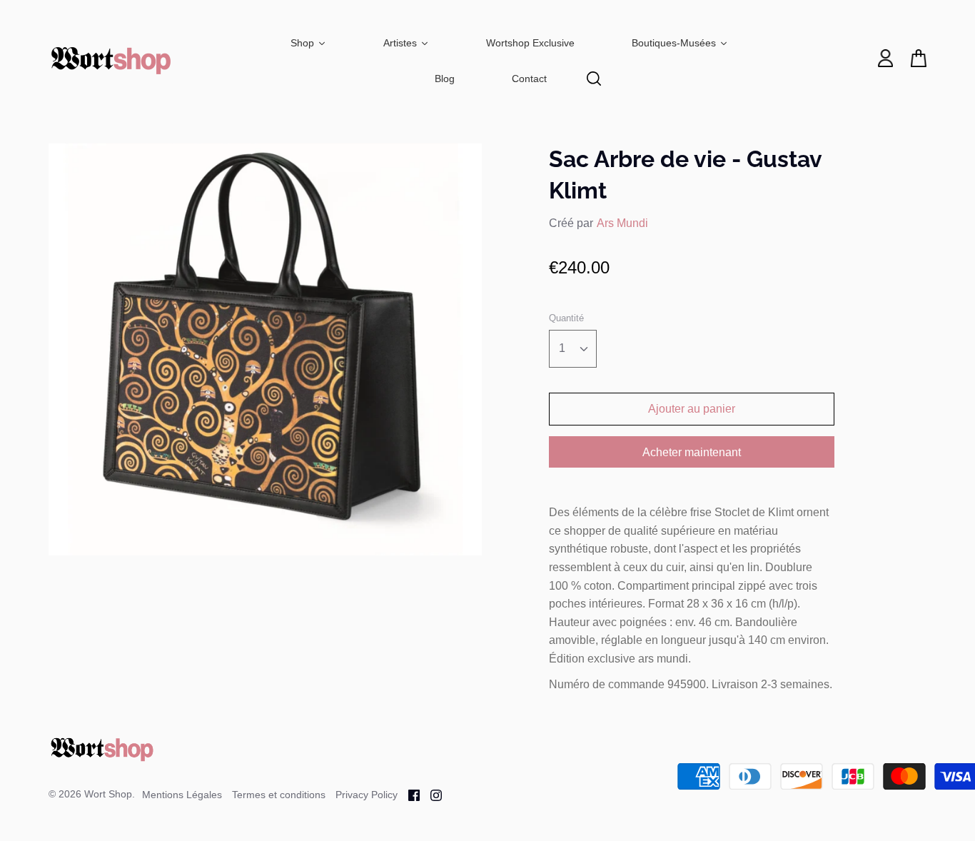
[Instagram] (431, 794)
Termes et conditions (278, 794)
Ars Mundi (622, 223)
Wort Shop (108, 794)
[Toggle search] (593, 78)
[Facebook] (409, 794)
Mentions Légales (182, 794)
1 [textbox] (562, 348)
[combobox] (573, 349)
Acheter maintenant (691, 452)
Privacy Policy (366, 794)
